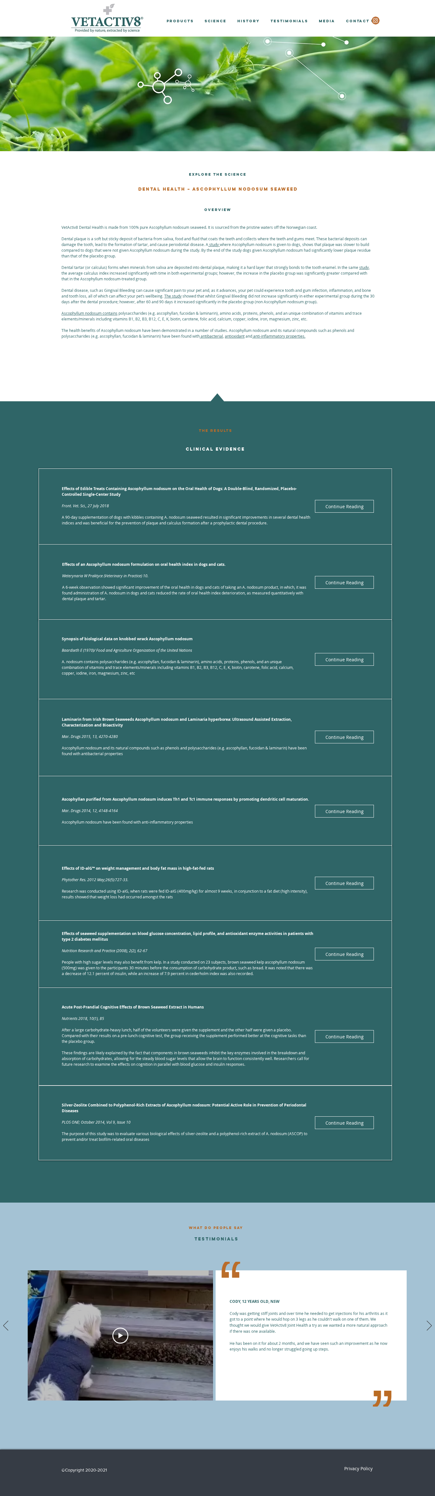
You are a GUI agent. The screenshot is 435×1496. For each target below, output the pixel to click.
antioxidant (235, 336)
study (214, 244)
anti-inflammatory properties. (278, 336)
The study (173, 295)
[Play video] (120, 1336)
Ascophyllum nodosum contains (89, 313)
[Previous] (5, 1326)
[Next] (429, 1326)
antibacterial (211, 336)
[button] (180, 21)
